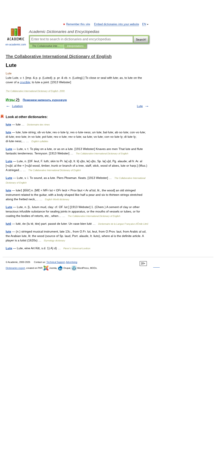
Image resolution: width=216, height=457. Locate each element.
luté (8, 223)
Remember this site (78, 24)
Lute (140, 106)
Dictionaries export (15, 268)
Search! (141, 39)
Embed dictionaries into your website (116, 24)
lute (8, 124)
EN (144, 24)
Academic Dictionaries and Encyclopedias (64, 32)
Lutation (17, 106)
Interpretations (75, 46)
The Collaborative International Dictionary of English (46, 46)
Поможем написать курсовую (45, 100)
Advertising (71, 262)
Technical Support (55, 262)
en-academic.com (15, 44)
